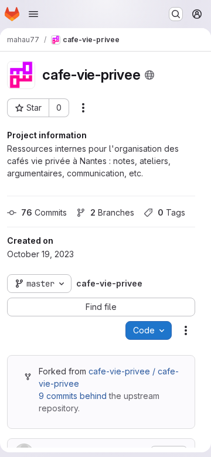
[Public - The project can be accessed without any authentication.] (149, 75)
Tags (171, 212)
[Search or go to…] (176, 14)
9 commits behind (73, 396)
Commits (44, 212)
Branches (112, 212)
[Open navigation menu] (33, 14)
